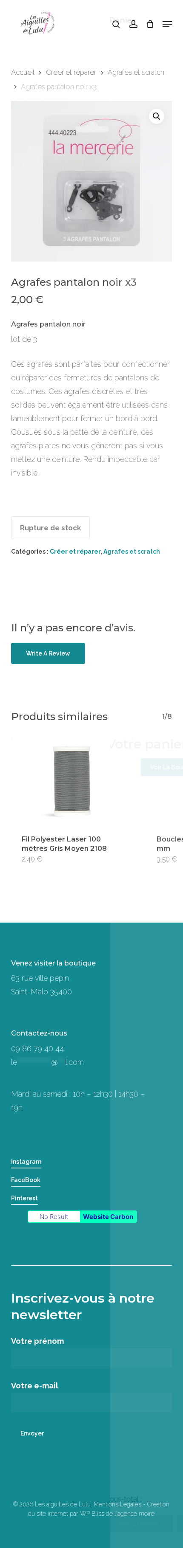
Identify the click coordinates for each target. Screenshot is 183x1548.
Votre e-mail (34, 1385)
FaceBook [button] (25, 1179)
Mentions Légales (117, 1504)
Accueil (22, 72)
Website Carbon (108, 1217)
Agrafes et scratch (136, 72)
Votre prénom (37, 1341)
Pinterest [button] (24, 1198)
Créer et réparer (71, 72)
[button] (167, 24)
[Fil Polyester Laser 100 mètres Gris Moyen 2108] (72, 781)
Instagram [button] (26, 1161)
